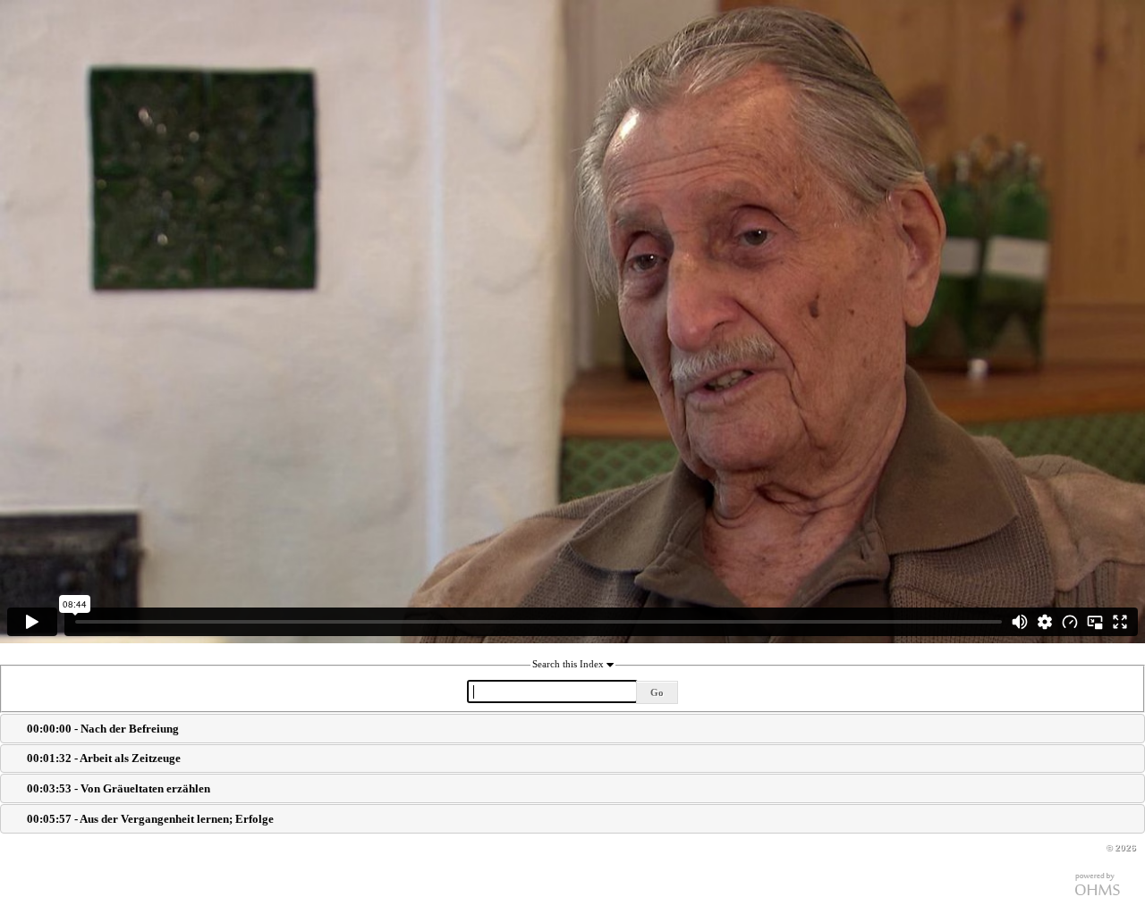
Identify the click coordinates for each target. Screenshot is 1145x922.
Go (657, 692)
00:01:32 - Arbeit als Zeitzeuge (104, 758)
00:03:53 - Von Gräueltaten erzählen (118, 788)
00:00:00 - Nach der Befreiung (103, 728)
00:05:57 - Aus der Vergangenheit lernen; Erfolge (150, 819)
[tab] (572, 728)
